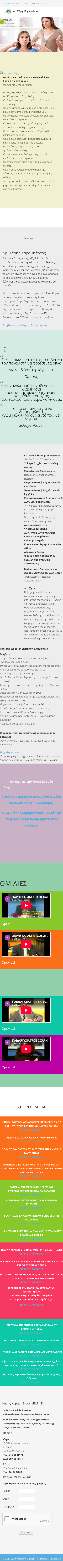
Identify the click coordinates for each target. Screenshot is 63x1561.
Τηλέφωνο (8, 1506)
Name (5, 1490)
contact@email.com (34, 3)
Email (5, 1498)
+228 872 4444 (12, 3)
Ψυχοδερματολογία (11, 752)
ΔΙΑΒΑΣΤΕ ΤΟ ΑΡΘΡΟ (32, 1129)
